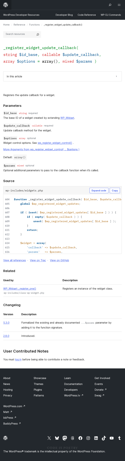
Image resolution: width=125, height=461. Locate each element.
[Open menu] (120, 5)
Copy (115, 190)
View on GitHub (59, 260)
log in (18, 359)
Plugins (38, 389)
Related (9, 271)
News (6, 384)
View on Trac (38, 260)
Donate (101, 389)
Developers (71, 389)
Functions (34, 24)
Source (8, 181)
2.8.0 (6, 335)
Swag (99, 395)
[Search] (38, 34)
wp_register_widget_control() (55, 142)
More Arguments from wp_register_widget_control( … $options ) (41, 149)
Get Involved (102, 378)
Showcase (40, 378)
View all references (14, 260)
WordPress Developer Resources (21, 14)
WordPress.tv (73, 395)
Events (99, 384)
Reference (19, 24)
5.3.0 (6, 322)
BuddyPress (12, 423)
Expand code (99, 190)
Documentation (73, 384)
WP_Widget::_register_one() (19, 288)
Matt (7, 412)
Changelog (12, 305)
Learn (67, 378)
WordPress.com (14, 406)
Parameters (12, 106)
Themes (38, 384)
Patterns (39, 395)
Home (6, 24)
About (6, 378)
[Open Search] (110, 5)
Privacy (7, 395)
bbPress (9, 417)
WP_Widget (67, 117)
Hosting (8, 389)
